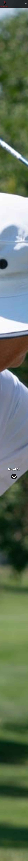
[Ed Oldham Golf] (4, 4)
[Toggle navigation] (25, 4)
